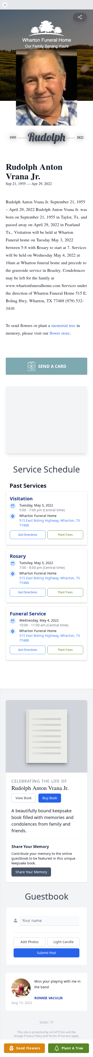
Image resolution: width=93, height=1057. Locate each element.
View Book (23, 798)
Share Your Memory (31, 872)
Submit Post (46, 952)
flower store (60, 333)
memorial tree (63, 325)
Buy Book (49, 798)
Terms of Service (59, 1036)
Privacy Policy (33, 1036)
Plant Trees (65, 535)
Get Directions (27, 535)
